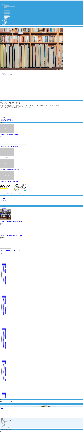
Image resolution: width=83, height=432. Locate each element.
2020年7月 (4, 288)
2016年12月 (4, 327)
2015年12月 (4, 339)
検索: (1, 401)
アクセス (3, 424)
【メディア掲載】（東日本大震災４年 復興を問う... (10, 181)
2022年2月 (4, 271)
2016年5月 (4, 334)
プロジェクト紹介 (5, 9)
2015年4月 (4, 347)
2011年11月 (4, 390)
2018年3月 (4, 311)
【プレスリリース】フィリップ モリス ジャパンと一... (10, 250)
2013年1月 (4, 375)
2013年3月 (4, 373)
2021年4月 (4, 281)
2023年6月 (4, 267)
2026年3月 (4, 254)
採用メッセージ (6, 15)
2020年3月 (4, 293)
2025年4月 (4, 256)
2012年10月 (4, 378)
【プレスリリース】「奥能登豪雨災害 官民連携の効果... (11, 235)
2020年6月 (4, 289)
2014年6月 (4, 358)
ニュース (3, 20)
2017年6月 (4, 320)
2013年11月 (4, 365)
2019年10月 (4, 298)
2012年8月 (4, 380)
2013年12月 (4, 364)
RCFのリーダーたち (7, 16)
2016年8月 (4, 331)
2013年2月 (4, 374)
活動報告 (5, 22)
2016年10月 (4, 329)
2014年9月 (4, 354)
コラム (5, 23)
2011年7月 (4, 394)
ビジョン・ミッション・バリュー (9, 6)
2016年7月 (4, 332)
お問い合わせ (4, 24)
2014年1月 (4, 363)
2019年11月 (4, 297)
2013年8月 (4, 368)
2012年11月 (4, 377)
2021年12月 (4, 273)
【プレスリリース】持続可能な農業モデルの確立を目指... (11, 221)
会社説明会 (5, 18)
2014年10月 (4, 353)
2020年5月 (4, 290)
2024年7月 (4, 260)
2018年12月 (4, 304)
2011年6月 (4, 395)
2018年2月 (4, 312)
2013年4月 (4, 372)
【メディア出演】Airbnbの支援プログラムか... (9, 134)
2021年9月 (4, 276)
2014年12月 (4, 351)
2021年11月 (4, 274)
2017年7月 (4, 319)
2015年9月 (4, 342)
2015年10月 (4, 341)
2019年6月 (4, 302)
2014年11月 (4, 352)
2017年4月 (4, 322)
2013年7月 (4, 369)
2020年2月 (4, 294)
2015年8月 (4, 343)
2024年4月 (4, 261)
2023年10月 (4, 265)
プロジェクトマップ (7, 12)
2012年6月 (4, 382)
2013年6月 (4, 370)
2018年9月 (4, 307)
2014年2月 (4, 362)
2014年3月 (4, 361)
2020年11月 (4, 286)
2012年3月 (4, 385)
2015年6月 (4, 345)
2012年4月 (4, 384)
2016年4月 (4, 335)
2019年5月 (4, 303)
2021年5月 (4, 280)
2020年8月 (4, 287)
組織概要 (5, 7)
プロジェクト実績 (7, 13)
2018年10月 (4, 306)
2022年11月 (4, 268)
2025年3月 (4, 257)
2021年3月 (4, 282)
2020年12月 (4, 285)
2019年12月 (4, 296)
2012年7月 (4, 381)
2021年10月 (4, 275)
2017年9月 (4, 317)
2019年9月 (4, 299)
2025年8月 (4, 255)
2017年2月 (4, 325)
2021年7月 (4, 278)
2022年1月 (4, 272)
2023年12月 (4, 264)
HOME (3, 3)
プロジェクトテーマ (7, 10)
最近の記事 (4, 208)
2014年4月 (4, 360)
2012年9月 (4, 379)
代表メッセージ (6, 5)
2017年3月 (4, 324)
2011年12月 (4, 389)
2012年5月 (4, 383)
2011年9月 (4, 392)
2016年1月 (4, 338)
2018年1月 (4, 313)
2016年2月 (4, 337)
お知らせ (5, 21)
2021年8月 (4, 277)
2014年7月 (4, 357)
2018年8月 (4, 308)
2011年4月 (4, 397)
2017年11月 (4, 315)
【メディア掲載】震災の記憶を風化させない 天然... (10, 157)
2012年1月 (4, 387)
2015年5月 (4, 346)
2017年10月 (4, 316)
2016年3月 (4, 336)
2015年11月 (4, 340)
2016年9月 (4, 330)
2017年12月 (4, 314)
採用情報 (3, 14)
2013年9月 (4, 367)
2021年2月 (4, 283)
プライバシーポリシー (5, 426)
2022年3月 (4, 270)
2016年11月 (4, 328)
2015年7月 (4, 344)
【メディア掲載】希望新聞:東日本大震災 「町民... (10, 169)
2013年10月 (4, 366)
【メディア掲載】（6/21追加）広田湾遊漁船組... (9, 146)
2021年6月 (4, 279)
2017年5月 (4, 321)
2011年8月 (4, 393)
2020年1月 (4, 295)
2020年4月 (4, 292)
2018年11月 (4, 305)
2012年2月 (4, 386)
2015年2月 (4, 349)
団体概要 (3, 4)
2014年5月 (4, 359)
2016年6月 (4, 333)
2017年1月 (4, 326)
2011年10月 (4, 391)
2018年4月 (4, 310)
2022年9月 (4, 269)
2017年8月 (4, 318)
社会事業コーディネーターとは (7, 8)
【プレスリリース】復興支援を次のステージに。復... (10, 193)
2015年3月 (4, 348)
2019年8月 (4, 300)
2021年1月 (4, 284)
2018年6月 (4, 309)
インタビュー (6, 17)
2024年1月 (4, 263)
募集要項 (5, 19)
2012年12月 (4, 376)
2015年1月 (4, 350)
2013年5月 (4, 371)
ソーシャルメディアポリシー (7, 427)
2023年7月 (4, 266)
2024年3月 (4, 262)
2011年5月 (4, 396)
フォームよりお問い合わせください (28, 107)
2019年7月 (4, 301)
